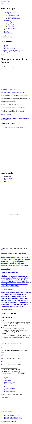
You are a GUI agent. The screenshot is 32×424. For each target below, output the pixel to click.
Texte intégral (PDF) (10, 127)
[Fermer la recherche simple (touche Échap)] (3, 3)
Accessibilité (7, 380)
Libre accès (11, 26)
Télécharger (4, 250)
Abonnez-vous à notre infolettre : (11, 371)
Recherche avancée (9, 30)
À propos (12, 22)
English (6, 31)
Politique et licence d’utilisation (13, 418)
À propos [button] (7, 22)
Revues (10, 14)
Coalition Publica (13, 25)
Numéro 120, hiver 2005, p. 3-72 (13, 50)
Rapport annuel (12, 28)
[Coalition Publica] (6, 411)
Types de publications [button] (10, 12)
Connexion (7, 20)
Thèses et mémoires (13, 15)
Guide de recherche (9, 382)
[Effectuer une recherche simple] (1, 3)
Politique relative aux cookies (12, 417)
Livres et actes (12, 17)
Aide (5, 379)
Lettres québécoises (9, 48)
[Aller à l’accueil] (5, 1)
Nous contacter (8, 384)
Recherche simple (6, 36)
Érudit (9, 23)
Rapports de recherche (14, 18)
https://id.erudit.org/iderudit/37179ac (14, 92)
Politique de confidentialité (11, 415)
